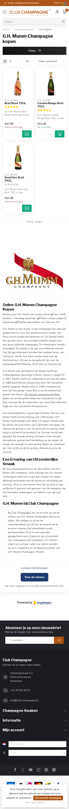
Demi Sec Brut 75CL (14, 179)
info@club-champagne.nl (24, 700)
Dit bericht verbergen (48, 798)
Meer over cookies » (35, 802)
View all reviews (34, 577)
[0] (64, 11)
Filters (32, 50)
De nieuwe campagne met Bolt (42, 394)
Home (6, 29)
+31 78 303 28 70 (20, 690)
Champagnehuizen (24, 29)
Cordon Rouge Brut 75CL (50, 105)
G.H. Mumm (45, 29)
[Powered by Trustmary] (34, 603)
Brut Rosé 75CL (15, 103)
